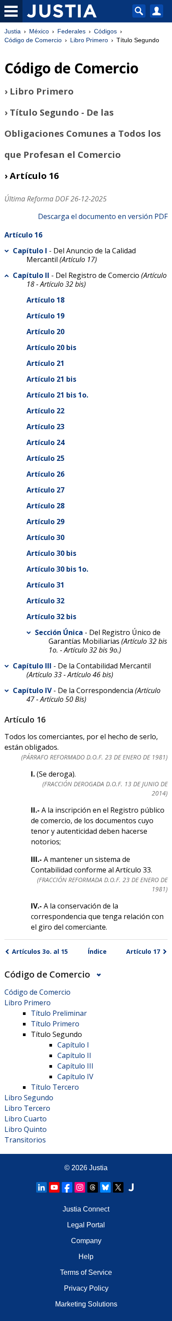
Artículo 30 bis (51, 553)
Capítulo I (30, 250)
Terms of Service (86, 1272)
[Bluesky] (105, 1187)
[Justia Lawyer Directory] (131, 1187)
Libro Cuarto (25, 1119)
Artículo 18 (45, 300)
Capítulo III (32, 666)
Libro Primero (89, 40)
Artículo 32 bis (51, 616)
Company (86, 1240)
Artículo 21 (45, 363)
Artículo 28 (45, 506)
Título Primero (55, 1024)
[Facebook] (67, 1187)
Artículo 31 (45, 585)
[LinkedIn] (41, 1187)
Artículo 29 (45, 521)
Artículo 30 (45, 537)
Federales (71, 31)
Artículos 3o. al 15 (40, 951)
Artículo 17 (143, 951)
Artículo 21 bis (51, 379)
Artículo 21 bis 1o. (57, 395)
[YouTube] (54, 1187)
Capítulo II (31, 275)
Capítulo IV (32, 690)
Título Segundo (56, 1034)
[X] (118, 1187)
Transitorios (25, 1140)
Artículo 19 (45, 316)
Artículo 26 (45, 474)
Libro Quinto (25, 1129)
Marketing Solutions (86, 1304)
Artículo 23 (45, 426)
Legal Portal (86, 1225)
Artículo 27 (45, 490)
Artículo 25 (45, 458)
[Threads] (92, 1187)
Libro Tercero (27, 1108)
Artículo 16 (23, 235)
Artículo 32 (45, 601)
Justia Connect (86, 1209)
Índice (97, 951)
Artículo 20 (45, 331)
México (39, 31)
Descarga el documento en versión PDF (103, 216)
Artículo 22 (45, 411)
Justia (12, 31)
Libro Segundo (28, 1097)
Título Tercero (55, 1087)
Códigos (105, 31)
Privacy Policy (86, 1288)
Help (86, 1256)
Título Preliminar (59, 1013)
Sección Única (59, 632)
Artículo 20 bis (51, 347)
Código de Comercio (33, 40)
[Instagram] (80, 1187)
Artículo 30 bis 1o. (57, 569)
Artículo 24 (45, 442)
